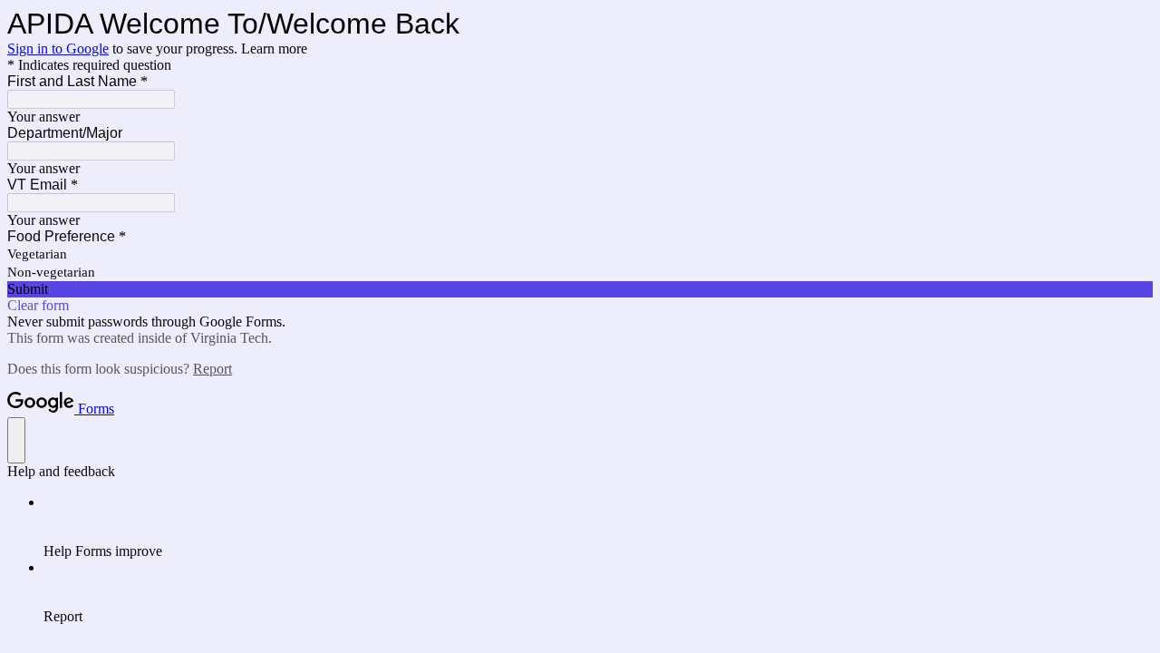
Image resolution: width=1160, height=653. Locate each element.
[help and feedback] (16, 440)
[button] (580, 289)
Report (212, 368)
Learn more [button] (274, 48)
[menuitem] (598, 527)
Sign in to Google (58, 48)
